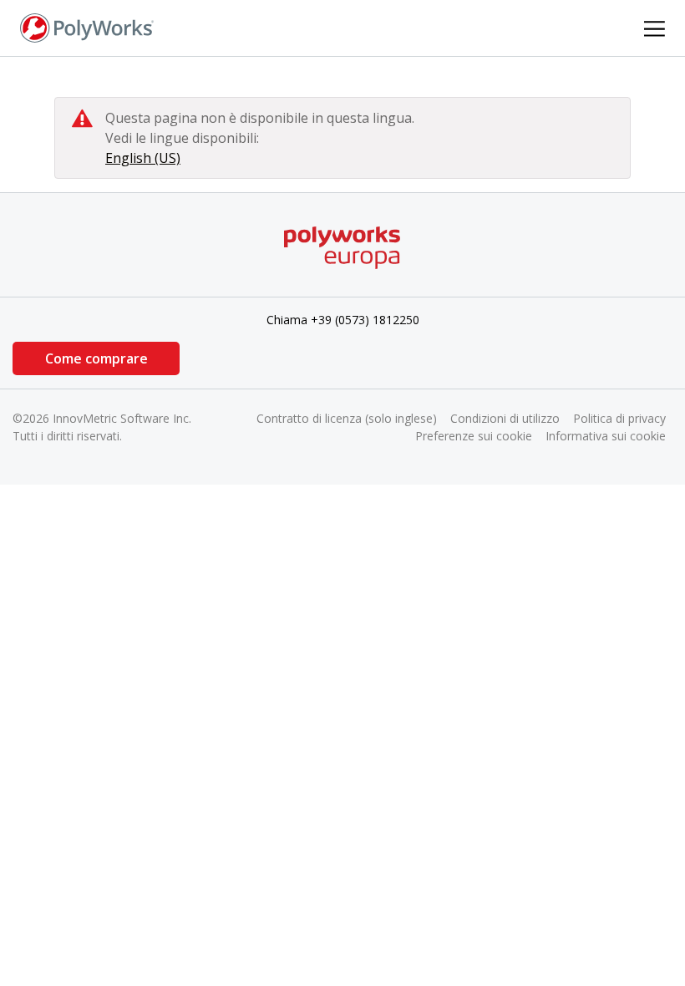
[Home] (87, 27)
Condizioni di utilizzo (505, 418)
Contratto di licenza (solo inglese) (346, 418)
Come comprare (96, 358)
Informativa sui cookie (605, 436)
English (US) (142, 158)
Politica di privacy (619, 418)
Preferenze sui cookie (473, 436)
